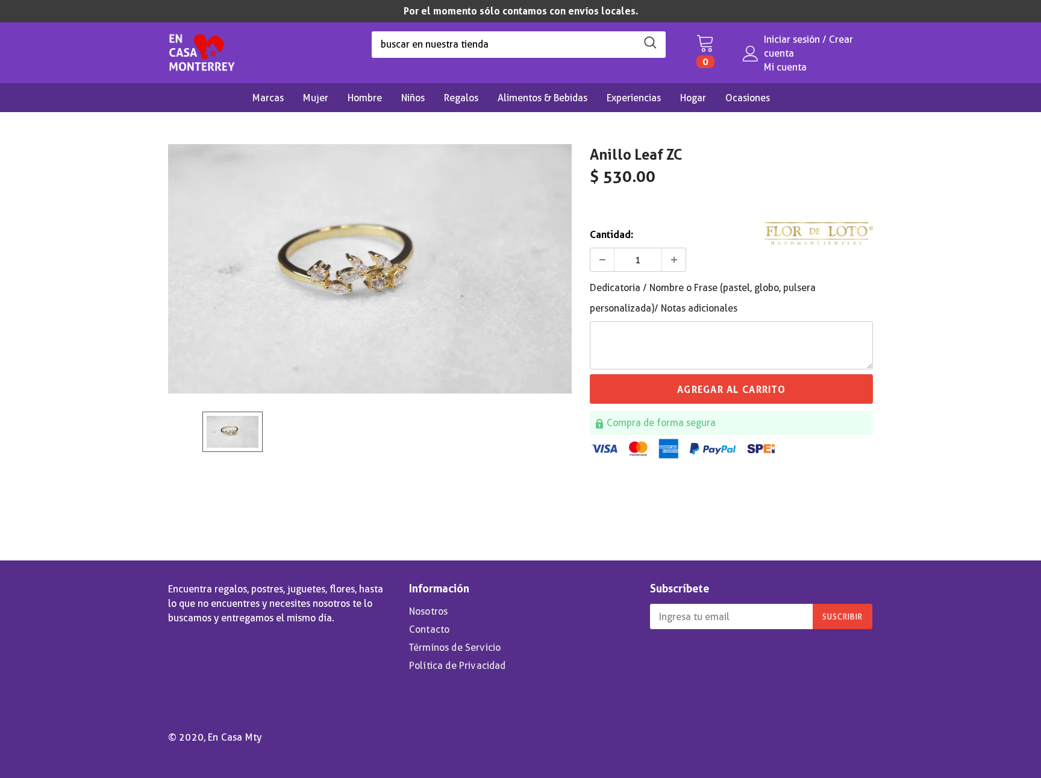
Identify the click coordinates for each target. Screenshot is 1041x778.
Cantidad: (611, 234)
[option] (520, 11)
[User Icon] (750, 53)
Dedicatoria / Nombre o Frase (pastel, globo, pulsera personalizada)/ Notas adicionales (703, 298)
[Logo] (202, 49)
